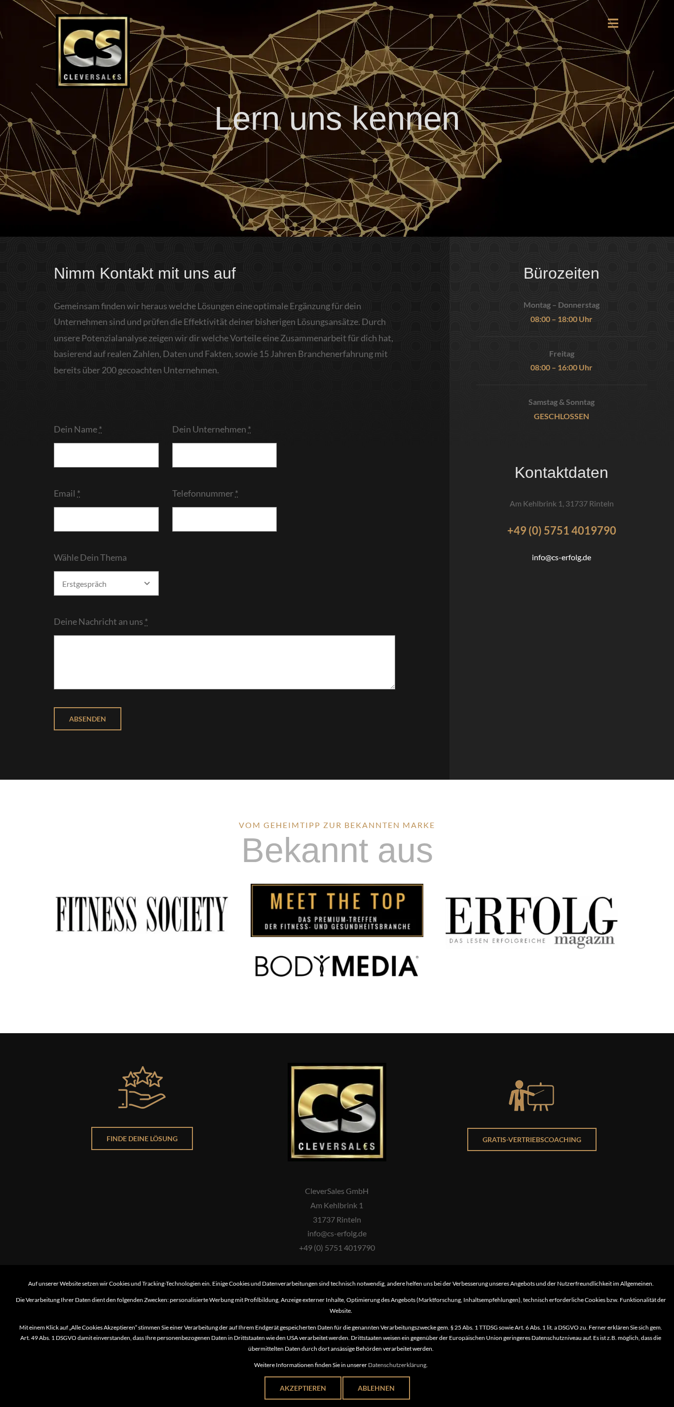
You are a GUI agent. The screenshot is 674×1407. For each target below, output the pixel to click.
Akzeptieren (303, 1388)
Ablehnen (376, 1388)
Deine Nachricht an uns (101, 621)
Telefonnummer (205, 493)
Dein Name (78, 429)
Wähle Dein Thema (90, 557)
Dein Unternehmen (211, 429)
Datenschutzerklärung (397, 1365)
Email (67, 493)
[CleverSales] (93, 18)
